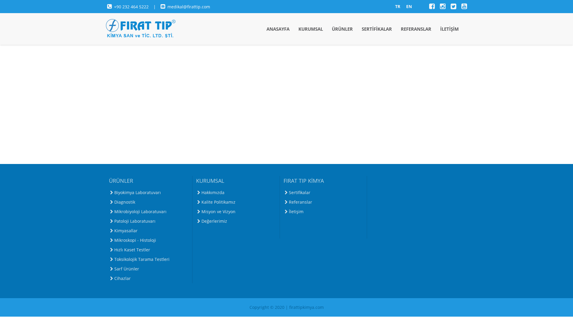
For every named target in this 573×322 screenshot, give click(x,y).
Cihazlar (122, 278)
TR (397, 6)
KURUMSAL (310, 29)
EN (409, 6)
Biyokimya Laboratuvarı (137, 192)
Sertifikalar (299, 192)
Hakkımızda (212, 192)
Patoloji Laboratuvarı (134, 221)
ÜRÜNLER (342, 29)
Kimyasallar (126, 230)
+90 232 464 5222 (132, 7)
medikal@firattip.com (188, 7)
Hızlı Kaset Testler (132, 250)
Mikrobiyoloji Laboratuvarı (140, 211)
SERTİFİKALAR (377, 29)
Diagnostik (124, 202)
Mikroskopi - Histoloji (135, 240)
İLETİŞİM (449, 29)
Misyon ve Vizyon (218, 211)
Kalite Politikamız (218, 202)
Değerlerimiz (214, 221)
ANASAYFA (278, 29)
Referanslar (300, 202)
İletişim (296, 211)
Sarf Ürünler (126, 269)
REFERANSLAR (416, 29)
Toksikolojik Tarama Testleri (142, 259)
